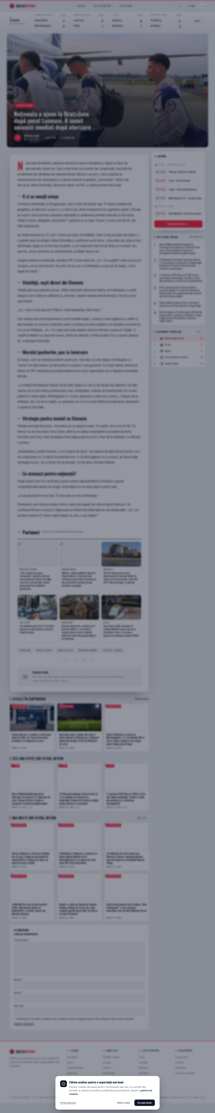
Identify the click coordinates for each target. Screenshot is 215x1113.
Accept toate (145, 1102)
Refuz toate (123, 1102)
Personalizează (68, 1102)
